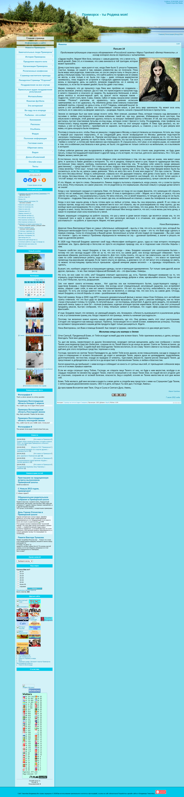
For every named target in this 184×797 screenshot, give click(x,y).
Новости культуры (24, 205)
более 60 (23, 584)
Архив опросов (31, 590)
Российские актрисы (25, 217)
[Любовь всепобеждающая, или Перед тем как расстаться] (123, 396)
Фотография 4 (25, 395)
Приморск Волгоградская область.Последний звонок (31, 410)
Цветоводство (23, 237)
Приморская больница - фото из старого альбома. (34, 369)
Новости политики (24, 207)
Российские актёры (25, 215)
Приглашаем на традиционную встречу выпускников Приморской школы (33, 480)
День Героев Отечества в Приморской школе (30, 513)
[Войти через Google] (39, 180)
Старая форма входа (34, 185)
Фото (20, 660)
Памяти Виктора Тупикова (31, 537)
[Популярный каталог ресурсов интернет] (35, 692)
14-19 (22, 573)
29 (37, 295)
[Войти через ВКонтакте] (25, 180)
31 (43, 295)
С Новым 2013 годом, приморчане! (28, 489)
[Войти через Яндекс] (34, 180)
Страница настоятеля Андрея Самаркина (32, 193)
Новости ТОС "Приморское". (42, 447)
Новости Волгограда (25, 665)
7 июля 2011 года (173, 397)
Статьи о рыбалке (24, 227)
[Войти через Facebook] (30, 180)
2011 (65, 40)
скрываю (23, 586)
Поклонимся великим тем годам (35, 386)
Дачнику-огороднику (25, 235)
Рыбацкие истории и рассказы (28, 224)
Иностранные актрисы (26, 222)
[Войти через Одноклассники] (44, 180)
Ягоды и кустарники (25, 233)
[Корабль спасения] (118, 396)
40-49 (22, 580)
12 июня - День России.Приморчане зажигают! (35, 335)
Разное (20, 246)
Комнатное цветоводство (27, 239)
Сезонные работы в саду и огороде (30, 242)
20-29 (22, 576)
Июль (70, 40)
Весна (34, 271)
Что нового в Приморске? (43, 439)
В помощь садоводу (25, 231)
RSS (181, 34)
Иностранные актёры (25, 220)
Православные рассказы (26, 201)
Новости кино (23, 209)
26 (28, 295)
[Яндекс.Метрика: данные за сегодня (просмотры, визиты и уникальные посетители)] (28, 686)
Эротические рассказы (26, 244)
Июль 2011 (39, 280)
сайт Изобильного (25, 657)
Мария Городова (174, 391)
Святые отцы (22, 197)
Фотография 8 (25, 427)
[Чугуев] (22, 629)
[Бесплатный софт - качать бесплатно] (22, 603)
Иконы (20, 199)
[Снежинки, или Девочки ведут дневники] (114, 396)
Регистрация (169, 34)
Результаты (21, 590)
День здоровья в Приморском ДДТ (29, 456)
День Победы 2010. (34, 352)
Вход (176, 34)
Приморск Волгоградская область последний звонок (31, 419)
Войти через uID (34, 175)
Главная (161, 34)
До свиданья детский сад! (34, 318)
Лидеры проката (23, 213)
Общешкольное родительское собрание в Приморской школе (33, 498)
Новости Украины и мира (27, 658)
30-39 (22, 578)
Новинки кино (23, 211)
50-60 (22, 582)
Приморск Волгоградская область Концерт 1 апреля (31, 402)
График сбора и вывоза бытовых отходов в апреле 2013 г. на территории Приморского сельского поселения (34, 443)
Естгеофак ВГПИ (24, 655)
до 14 (21, 571)
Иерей (107, 402)
